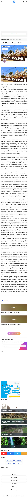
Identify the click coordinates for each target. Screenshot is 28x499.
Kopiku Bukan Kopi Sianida (7, 410)
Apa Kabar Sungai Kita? (7, 434)
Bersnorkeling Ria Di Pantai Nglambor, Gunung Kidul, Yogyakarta (13, 422)
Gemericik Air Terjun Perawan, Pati (9, 446)
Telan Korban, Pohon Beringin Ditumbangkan (10, 312)
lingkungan (5, 48)
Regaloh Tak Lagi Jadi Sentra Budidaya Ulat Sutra (11, 324)
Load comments (15, 333)
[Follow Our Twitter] (17, 453)
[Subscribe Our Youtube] (4, 453)
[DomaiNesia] (10, 389)
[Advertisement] (14, 17)
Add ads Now (14, 34)
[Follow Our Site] (24, 453)
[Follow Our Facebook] (10, 453)
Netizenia (15, 495)
